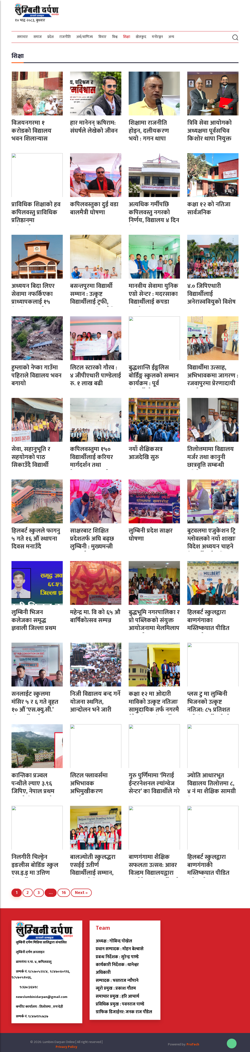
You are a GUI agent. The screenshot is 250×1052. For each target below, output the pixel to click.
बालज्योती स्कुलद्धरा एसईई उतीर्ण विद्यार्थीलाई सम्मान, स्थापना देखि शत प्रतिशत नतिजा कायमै (94, 873)
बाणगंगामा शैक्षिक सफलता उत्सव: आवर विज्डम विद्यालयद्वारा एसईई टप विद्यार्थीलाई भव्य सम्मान (153, 873)
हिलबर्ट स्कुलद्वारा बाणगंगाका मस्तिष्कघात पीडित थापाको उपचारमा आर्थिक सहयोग (208, 628)
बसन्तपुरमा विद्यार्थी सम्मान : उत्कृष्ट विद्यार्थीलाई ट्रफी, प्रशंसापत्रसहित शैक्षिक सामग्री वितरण (95, 302)
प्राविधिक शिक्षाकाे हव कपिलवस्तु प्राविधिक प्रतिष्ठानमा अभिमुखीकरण (36, 216)
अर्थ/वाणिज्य (84, 37)
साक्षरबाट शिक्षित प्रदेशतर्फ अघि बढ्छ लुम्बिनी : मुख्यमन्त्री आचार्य (92, 543)
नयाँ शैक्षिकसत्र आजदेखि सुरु (146, 453)
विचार (102, 37)
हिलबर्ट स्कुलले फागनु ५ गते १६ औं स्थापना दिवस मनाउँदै (35, 539)
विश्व (114, 37)
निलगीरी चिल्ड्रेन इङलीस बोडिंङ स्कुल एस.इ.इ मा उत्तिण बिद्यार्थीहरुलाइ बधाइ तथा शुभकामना (34, 873)
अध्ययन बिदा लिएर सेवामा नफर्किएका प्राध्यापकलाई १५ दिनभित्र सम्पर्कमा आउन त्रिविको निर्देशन (35, 302)
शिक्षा (126, 37)
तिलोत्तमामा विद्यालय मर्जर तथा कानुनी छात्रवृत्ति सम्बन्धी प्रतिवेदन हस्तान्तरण (210, 461)
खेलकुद (141, 37)
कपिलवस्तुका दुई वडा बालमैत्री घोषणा (94, 208)
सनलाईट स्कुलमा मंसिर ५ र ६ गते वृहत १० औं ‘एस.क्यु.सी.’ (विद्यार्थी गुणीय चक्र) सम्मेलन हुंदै (34, 710)
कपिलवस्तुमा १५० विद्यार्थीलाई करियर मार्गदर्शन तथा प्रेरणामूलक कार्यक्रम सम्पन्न (93, 465)
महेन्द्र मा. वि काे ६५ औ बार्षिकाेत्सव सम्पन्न (95, 616)
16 (64, 892)
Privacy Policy (66, 1047)
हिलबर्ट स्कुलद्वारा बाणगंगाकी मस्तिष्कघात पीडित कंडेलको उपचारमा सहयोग (208, 873)
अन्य (171, 37)
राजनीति (65, 37)
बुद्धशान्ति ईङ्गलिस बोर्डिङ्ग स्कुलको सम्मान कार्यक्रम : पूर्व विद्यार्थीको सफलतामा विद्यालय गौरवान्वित (154, 383)
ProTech (193, 1044)
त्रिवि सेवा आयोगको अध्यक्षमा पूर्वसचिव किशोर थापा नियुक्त (209, 131)
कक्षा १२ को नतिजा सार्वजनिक (208, 208)
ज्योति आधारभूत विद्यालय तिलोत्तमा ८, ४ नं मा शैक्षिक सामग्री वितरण (211, 787)
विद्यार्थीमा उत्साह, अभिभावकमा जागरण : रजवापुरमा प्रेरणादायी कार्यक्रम (212, 379)
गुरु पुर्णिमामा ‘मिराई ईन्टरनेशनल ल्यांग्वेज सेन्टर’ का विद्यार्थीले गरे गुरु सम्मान (154, 787)
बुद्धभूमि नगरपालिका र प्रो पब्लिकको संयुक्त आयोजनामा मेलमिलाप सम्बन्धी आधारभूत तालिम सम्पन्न (154, 628)
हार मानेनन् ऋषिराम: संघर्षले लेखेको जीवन (94, 127)
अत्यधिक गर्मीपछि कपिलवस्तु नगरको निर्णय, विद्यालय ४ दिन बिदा (154, 216)
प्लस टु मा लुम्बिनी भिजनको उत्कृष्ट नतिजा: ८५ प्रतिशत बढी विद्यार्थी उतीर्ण (208, 706)
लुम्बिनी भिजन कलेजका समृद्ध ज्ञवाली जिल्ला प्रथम (33, 620)
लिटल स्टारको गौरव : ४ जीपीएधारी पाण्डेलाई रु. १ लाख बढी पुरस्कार (95, 379)
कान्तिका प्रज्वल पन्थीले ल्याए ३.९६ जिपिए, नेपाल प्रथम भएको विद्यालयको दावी (32, 791)
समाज (37, 37)
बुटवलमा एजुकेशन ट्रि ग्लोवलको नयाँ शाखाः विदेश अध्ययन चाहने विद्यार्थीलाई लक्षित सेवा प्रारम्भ (211, 546)
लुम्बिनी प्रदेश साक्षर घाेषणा (151, 535)
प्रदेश (50, 37)
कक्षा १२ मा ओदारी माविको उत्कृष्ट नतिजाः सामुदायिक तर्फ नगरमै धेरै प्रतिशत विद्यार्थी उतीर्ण (154, 710)
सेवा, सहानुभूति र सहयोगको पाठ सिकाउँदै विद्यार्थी (30, 457)
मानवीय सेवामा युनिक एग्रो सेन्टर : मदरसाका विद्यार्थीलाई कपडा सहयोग (153, 298)
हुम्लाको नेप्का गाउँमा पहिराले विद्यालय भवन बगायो (36, 375)
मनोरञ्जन (157, 37)
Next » (81, 892)
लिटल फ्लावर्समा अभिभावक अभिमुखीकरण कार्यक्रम (89, 787)
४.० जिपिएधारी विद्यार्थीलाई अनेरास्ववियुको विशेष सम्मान (211, 298)
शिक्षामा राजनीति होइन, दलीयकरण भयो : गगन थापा (149, 131)
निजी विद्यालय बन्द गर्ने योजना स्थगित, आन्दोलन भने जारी (95, 702)
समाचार (22, 37)
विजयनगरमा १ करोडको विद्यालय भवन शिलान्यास (31, 131)
